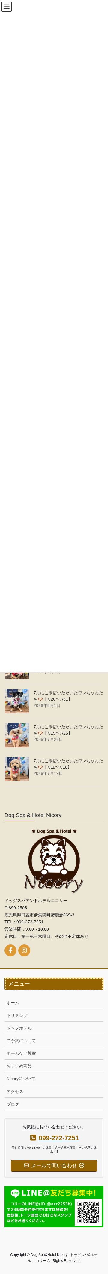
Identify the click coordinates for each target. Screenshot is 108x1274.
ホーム (13, 1002)
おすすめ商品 (19, 1066)
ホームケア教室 (21, 1053)
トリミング (17, 1015)
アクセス (15, 1091)
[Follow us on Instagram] (24, 950)
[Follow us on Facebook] (10, 950)
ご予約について (21, 1040)
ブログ (13, 1104)
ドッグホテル (19, 1028)
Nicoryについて (21, 1078)
